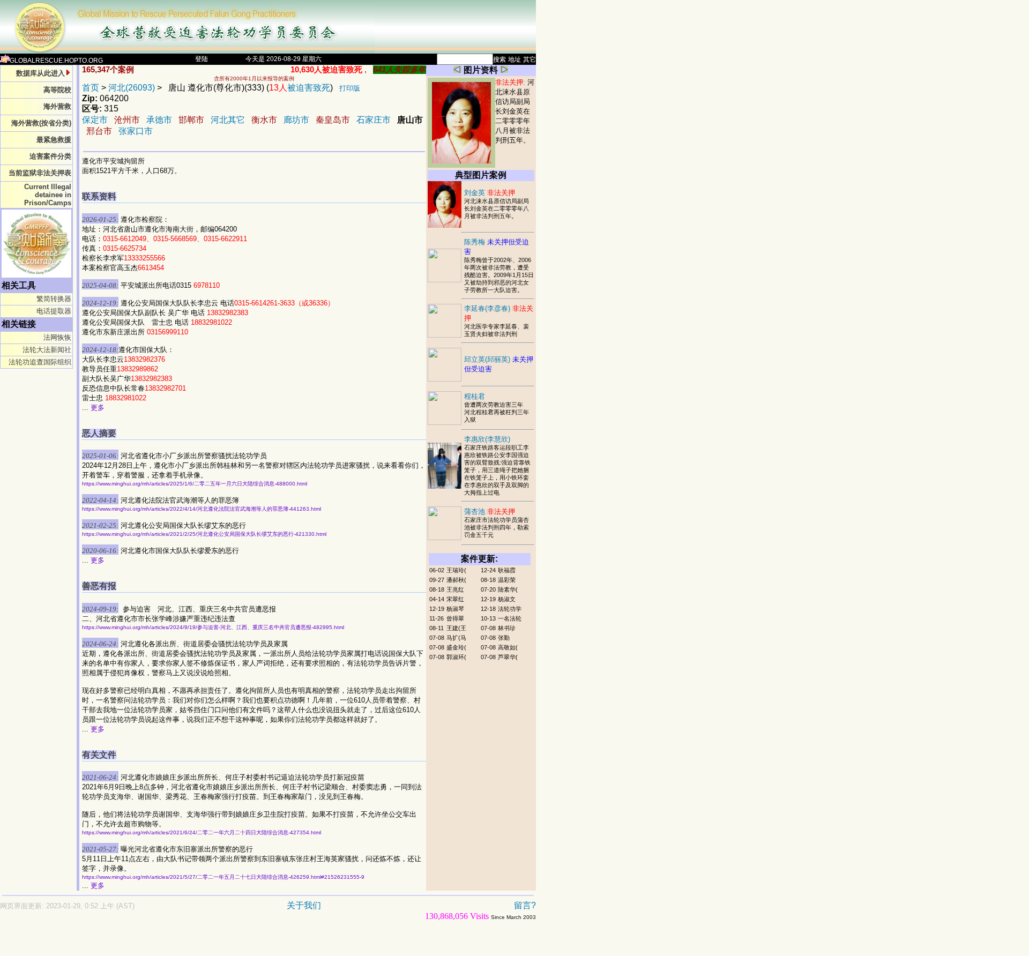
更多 (98, 408)
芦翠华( (508, 657)
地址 (514, 59)
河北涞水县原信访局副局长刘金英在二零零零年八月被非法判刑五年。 (514, 111)
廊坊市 (296, 119)
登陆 (201, 59)
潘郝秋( (456, 580)
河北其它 (228, 119)
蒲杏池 (489, 511)
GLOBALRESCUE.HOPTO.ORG (56, 60)
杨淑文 (507, 599)
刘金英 (489, 193)
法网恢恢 (57, 337)
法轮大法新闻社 (47, 350)
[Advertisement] (230, 943)
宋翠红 (455, 599)
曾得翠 (455, 618)
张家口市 (135, 131)
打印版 (349, 88)
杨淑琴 (455, 609)
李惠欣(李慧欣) (487, 439)
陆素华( (508, 589)
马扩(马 (456, 637)
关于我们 (304, 905)
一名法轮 (509, 618)
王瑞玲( (456, 570)
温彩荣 (507, 580)
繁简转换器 (53, 299)
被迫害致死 (299, 87)
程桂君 (474, 396)
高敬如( (508, 647)
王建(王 (456, 628)
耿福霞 (507, 570)
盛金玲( (456, 647)
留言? (525, 905)
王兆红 (455, 589)
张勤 (504, 637)
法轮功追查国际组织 (40, 362)
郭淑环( (456, 657)
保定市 (95, 119)
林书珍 (507, 628)
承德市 (159, 119)
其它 (529, 59)
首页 (90, 87)
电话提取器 (53, 311)
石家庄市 (373, 119)
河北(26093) (131, 87)
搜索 (499, 59)
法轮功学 (509, 609)
